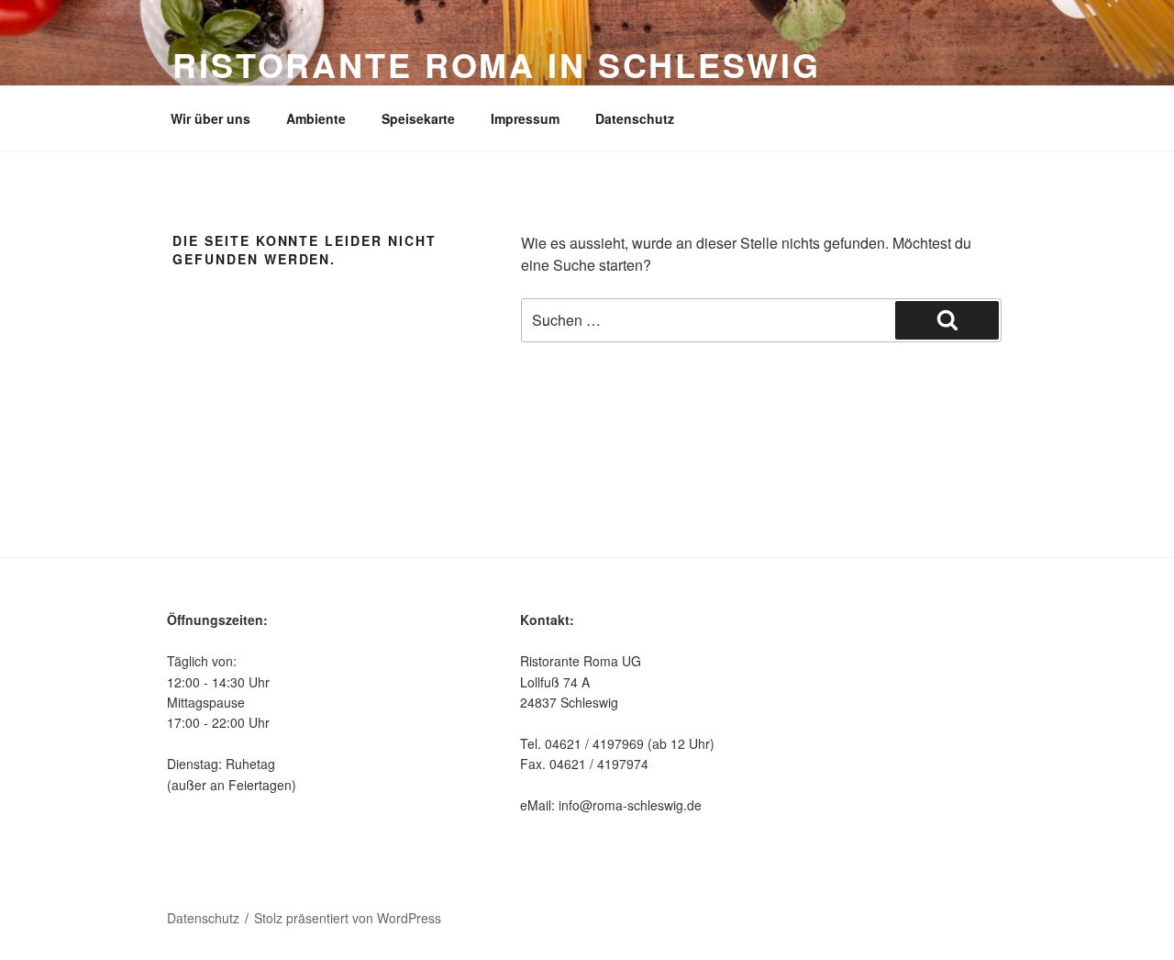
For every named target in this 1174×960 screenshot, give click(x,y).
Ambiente (316, 118)
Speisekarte (418, 118)
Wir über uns (210, 118)
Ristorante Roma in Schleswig (496, 64)
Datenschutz (634, 118)
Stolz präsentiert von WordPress (347, 918)
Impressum (525, 118)
